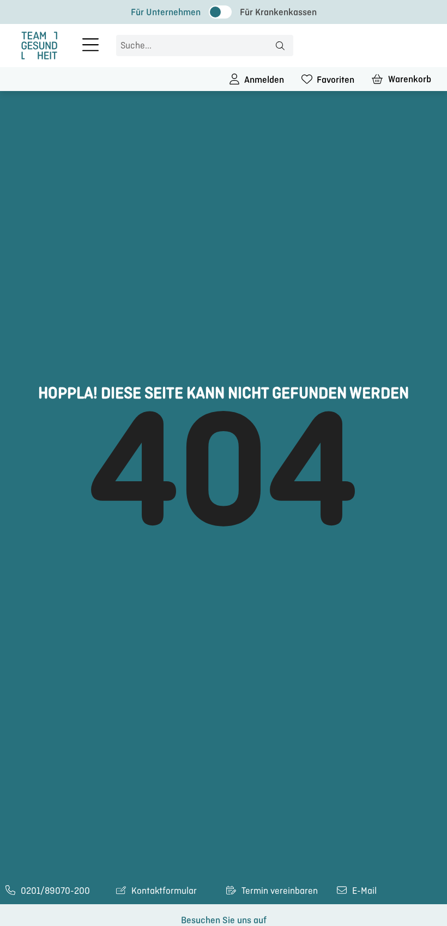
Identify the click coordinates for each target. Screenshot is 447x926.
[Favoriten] (306, 79)
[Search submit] (280, 45)
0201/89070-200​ (55, 891)
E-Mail (364, 891)
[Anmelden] (234, 79)
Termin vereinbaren (279, 891)
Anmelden (264, 80)
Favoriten (335, 80)
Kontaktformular (164, 891)
